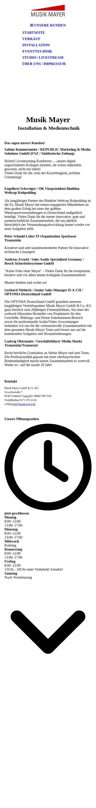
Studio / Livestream (42, 57)
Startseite (33, 32)
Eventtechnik (37, 51)
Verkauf (31, 39)
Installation (36, 45)
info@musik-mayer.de (23, 404)
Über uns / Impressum (44, 64)
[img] (48, 10)
